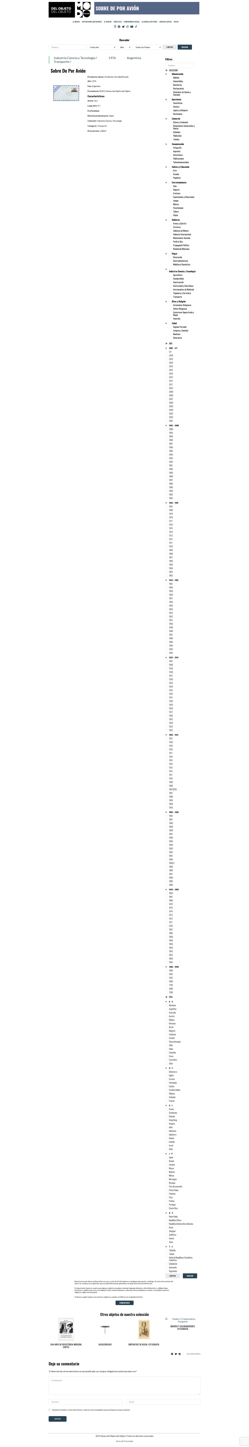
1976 (112, 58)
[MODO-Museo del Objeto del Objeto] (70, 10)
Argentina (134, 58)
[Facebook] (119, 26)
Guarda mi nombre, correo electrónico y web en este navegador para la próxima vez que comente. (91, 1410)
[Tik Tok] (136, 26)
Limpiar (169, 47)
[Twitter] (123, 26)
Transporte (61, 61)
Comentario (124, 1302)
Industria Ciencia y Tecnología (74, 58)
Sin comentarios (193, 1354)
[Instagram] (127, 26)
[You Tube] (131, 26)
